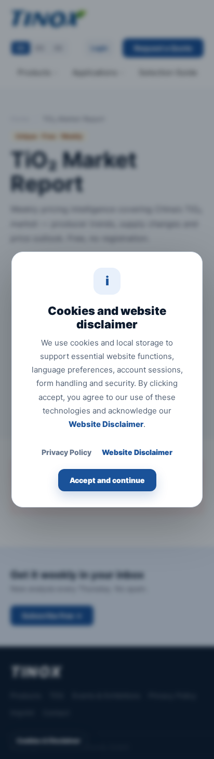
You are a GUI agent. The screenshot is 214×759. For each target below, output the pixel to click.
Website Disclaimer (106, 424)
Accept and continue (107, 480)
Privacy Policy (66, 452)
